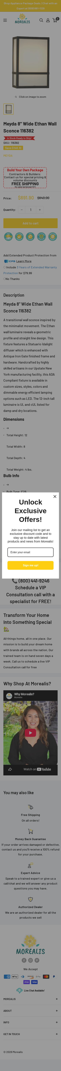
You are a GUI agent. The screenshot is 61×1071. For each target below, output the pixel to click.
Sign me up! (30, 565)
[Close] (55, 496)
